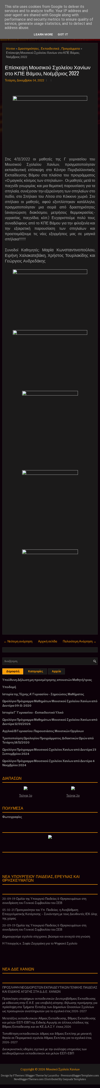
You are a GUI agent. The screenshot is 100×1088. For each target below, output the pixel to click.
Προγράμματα (70, 48)
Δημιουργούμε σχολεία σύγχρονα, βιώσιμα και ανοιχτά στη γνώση (46, 936)
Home (10, 48)
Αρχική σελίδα (47, 641)
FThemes (18, 1075)
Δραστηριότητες (28, 48)
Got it (63, 34)
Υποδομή (9, 687)
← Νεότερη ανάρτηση (18, 641)
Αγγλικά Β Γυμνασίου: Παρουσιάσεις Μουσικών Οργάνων (43, 731)
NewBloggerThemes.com (28, 1079)
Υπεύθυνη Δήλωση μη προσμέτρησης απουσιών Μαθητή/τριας (47, 680)
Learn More (43, 34)
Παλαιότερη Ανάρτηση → (79, 641)
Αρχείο (56, 671)
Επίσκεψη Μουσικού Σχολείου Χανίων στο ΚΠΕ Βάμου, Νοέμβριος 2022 (47, 70)
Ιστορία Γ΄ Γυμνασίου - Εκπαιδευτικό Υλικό (32, 712)
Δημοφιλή (12, 671)
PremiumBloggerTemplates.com (80, 1075)
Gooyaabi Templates (74, 1079)
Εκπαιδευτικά (50, 48)
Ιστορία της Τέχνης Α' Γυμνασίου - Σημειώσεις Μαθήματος (43, 694)
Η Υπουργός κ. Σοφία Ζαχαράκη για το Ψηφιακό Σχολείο (39, 943)
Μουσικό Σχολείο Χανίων (63, 1069)
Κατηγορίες (35, 671)
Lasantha (53, 1075)
